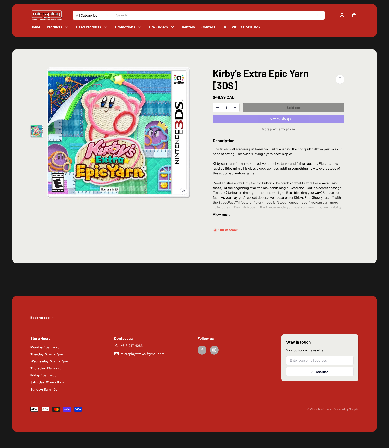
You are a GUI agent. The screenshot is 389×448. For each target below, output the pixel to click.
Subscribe (319, 372)
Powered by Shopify (346, 409)
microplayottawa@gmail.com (143, 354)
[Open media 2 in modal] (118, 132)
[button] (354, 15)
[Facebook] (202, 350)
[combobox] (219, 15)
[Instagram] (214, 350)
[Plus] (235, 107)
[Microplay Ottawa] (46, 15)
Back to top (40, 318)
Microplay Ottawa (320, 409)
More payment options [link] (279, 129)
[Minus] (217, 107)
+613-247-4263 (132, 346)
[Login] (342, 15)
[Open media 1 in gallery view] (36, 131)
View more (222, 214)
